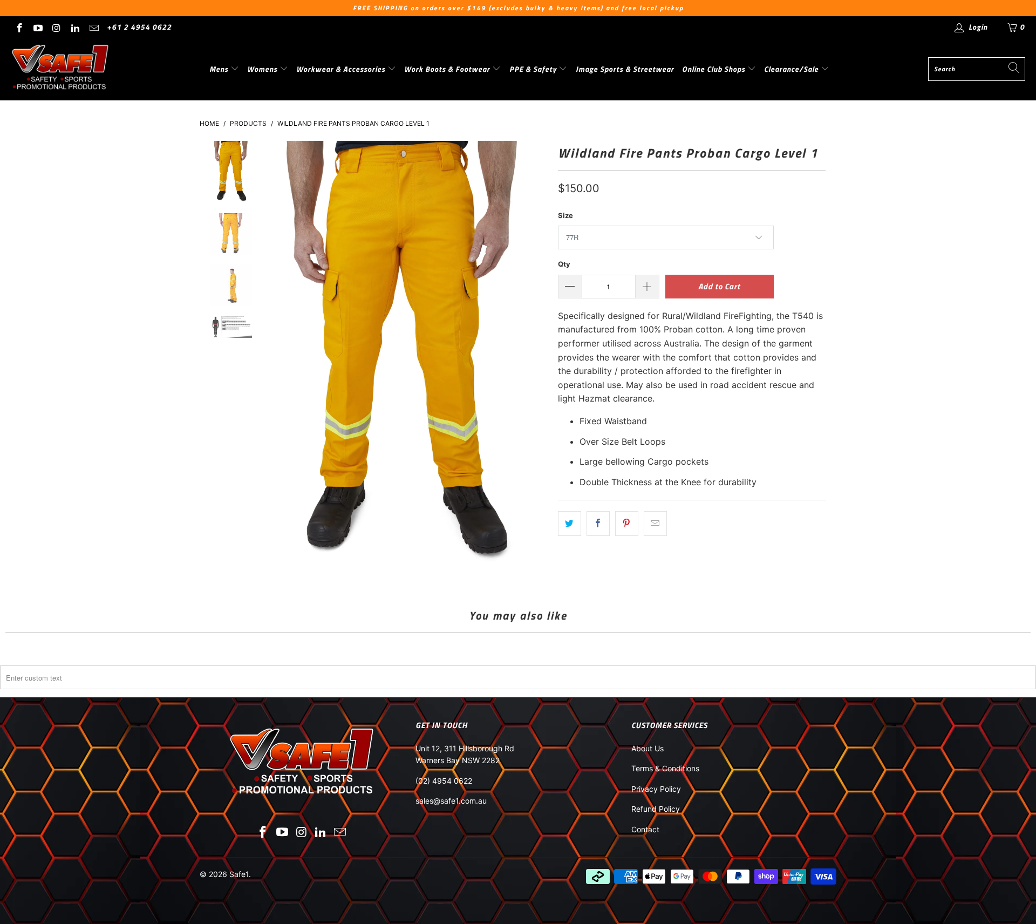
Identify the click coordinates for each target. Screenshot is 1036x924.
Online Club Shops (714, 68)
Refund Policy (655, 808)
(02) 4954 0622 (443, 780)
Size (565, 215)
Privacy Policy (656, 788)
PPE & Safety (534, 68)
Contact (645, 829)
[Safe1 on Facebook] (18, 26)
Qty (564, 264)
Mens (219, 68)
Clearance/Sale (792, 68)
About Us (647, 748)
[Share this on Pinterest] (626, 523)
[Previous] (269, 357)
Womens (263, 68)
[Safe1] (61, 69)
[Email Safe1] (93, 26)
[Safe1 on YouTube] (37, 26)
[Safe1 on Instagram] (56, 26)
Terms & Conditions (665, 768)
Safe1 (239, 874)
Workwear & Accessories (341, 68)
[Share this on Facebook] (598, 523)
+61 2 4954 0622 (139, 26)
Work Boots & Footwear (448, 68)
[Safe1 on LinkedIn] (75, 26)
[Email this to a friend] (655, 523)
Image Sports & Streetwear (625, 68)
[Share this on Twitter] (569, 523)
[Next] (537, 357)
